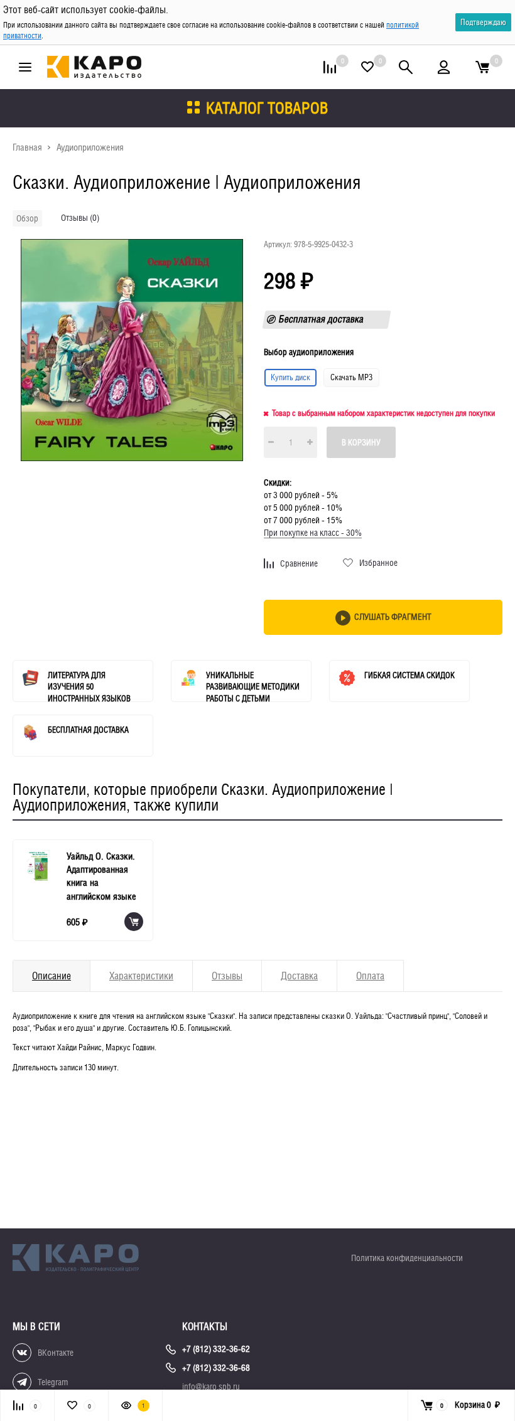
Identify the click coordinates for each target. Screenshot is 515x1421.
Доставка (299, 976)
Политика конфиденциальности (407, 1257)
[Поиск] (406, 67)
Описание (51, 976)
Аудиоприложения (90, 147)
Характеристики (141, 976)
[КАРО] (88, 1259)
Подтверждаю (483, 22)
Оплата (370, 976)
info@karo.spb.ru (211, 1386)
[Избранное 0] (367, 67)
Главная (27, 147)
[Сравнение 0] (329, 67)
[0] (482, 67)
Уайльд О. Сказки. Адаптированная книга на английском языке (101, 876)
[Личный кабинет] (444, 67)
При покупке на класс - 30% (313, 533)
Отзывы (227, 976)
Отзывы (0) (80, 218)
